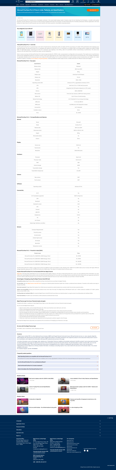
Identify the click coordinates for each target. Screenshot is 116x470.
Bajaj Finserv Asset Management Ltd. (74, 452)
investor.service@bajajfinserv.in (40, 449)
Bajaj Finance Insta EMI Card (34, 283)
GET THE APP (94, 327)
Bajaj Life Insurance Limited (72, 444)
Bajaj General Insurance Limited (73, 443)
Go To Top (111, 418)
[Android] (85, 451)
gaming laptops (43, 58)
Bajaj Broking (69, 449)
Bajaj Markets (69, 446)
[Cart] (88, 1)
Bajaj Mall (19, 273)
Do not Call (88, 4)
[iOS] (88, 451)
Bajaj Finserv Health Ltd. (71, 450)
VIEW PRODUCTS (93, 10)
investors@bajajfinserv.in (59, 447)
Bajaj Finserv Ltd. (70, 440)
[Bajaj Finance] (20, 1)
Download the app (96, 4)
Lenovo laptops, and (35, 58)
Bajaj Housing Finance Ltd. (72, 447)
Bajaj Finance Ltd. (70, 441)
